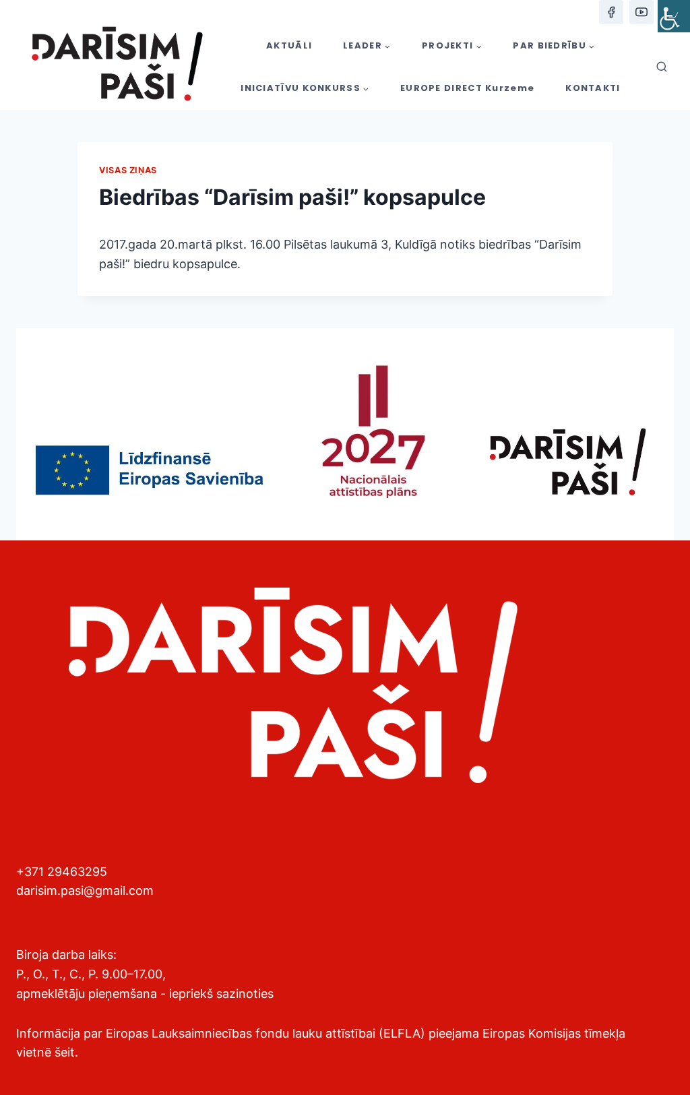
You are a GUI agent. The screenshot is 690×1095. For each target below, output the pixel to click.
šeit (65, 1052)
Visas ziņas (128, 170)
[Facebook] (611, 12)
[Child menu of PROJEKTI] (451, 45)
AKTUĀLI (289, 45)
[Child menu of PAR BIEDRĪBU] (553, 45)
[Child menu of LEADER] (366, 45)
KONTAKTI (592, 88)
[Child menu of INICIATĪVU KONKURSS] (305, 88)
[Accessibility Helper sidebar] (674, 16)
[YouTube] (641, 12)
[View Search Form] (662, 67)
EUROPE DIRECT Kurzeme (467, 88)
